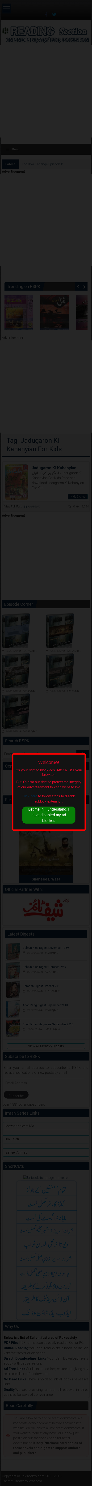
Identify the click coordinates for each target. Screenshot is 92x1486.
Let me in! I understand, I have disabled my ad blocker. (48, 815)
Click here (29, 796)
